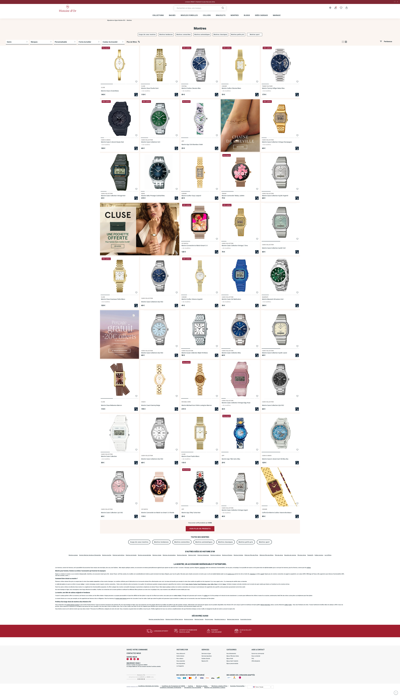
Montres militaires (227, 555)
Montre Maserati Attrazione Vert (273, 299)
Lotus (208, 584)
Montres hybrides (238, 555)
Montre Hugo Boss (265, 604)
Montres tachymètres (118, 555)
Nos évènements (231, 653)
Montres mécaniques (203, 555)
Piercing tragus (209, 619)
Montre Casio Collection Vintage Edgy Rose (236, 403)
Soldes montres (319, 555)
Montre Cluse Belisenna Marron (111, 405)
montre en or (231, 574)
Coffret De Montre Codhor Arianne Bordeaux (276, 512)
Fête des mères (302, 555)
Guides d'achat (206, 658)
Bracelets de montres (290, 555)
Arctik (290, 604)
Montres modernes (215, 555)
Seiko (212, 584)
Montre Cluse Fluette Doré (149, 88)
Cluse (215, 584)
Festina (195, 584)
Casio (187, 584)
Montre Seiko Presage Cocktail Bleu (153, 195)
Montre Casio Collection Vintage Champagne (277, 142)
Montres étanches (182, 555)
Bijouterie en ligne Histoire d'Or (116, 20)
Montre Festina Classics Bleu (191, 88)
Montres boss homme (233, 619)
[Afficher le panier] (345, 8)
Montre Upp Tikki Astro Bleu (231, 459)
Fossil (199, 584)
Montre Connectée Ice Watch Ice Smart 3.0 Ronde (157, 512)
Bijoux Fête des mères (233, 656)
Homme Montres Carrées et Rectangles (90, 555)
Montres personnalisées (144, 555)
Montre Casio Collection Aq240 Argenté (275, 195)
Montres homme (188, 619)
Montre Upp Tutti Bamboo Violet (192, 144)
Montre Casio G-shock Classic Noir (112, 142)
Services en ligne (206, 653)
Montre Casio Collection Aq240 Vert (274, 248)
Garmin (191, 584)
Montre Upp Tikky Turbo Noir (191, 512)
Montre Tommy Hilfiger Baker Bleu (273, 88)
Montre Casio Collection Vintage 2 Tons (235, 245)
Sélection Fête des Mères (267, 555)
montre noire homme (121, 598)
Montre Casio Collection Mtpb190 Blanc (195, 353)
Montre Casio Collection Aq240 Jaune (274, 353)
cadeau (206, 595)
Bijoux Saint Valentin (232, 661)
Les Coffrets (328, 555)
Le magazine (180, 666)
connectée (202, 567)
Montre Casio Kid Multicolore (231, 299)
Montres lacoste (199, 619)
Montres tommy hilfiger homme (174, 619)
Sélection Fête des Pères (251, 555)
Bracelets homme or (220, 619)
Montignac (204, 584)
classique (252, 574)
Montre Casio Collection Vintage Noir (113, 195)
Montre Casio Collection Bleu (231, 353)
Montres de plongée (131, 555)
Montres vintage (156, 555)
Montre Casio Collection (109, 456)
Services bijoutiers (207, 656)
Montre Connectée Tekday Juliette (233, 195)
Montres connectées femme (156, 619)
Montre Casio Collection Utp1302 (152, 302)
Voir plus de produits (200, 529)
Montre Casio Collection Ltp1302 (112, 512)
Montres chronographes (169, 555)
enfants (309, 567)
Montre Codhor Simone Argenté (192, 299)
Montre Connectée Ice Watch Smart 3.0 (195, 245)
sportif (262, 574)
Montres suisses (73, 555)
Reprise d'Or (205, 661)
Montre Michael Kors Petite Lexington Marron (197, 405)
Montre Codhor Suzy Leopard (191, 195)
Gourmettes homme (245, 619)
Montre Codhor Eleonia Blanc (231, 88)
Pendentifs (310, 555)
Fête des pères (279, 555)
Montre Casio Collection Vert (150, 142)
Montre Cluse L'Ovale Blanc (110, 91)
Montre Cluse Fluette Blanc (190, 456)
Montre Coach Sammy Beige (150, 405)
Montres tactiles (106, 555)
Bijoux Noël (230, 658)
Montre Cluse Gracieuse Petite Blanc (113, 299)
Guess (224, 584)
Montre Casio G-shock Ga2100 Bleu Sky (275, 459)
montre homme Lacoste (72, 604)
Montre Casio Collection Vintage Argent (235, 510)
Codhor (286, 604)
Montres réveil (192, 555)
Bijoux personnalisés (232, 663)
